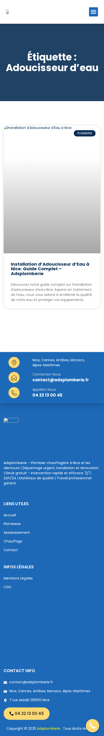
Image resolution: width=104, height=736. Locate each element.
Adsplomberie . (49, 728)
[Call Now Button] (92, 725)
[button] (93, 11)
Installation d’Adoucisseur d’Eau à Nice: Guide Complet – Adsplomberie (50, 269)
